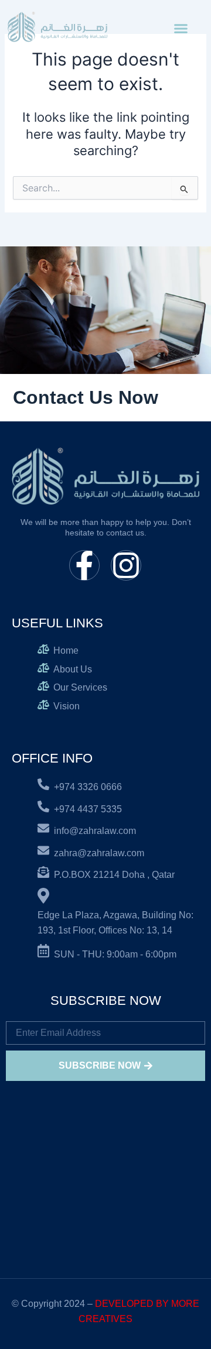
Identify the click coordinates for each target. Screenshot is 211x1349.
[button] (181, 29)
